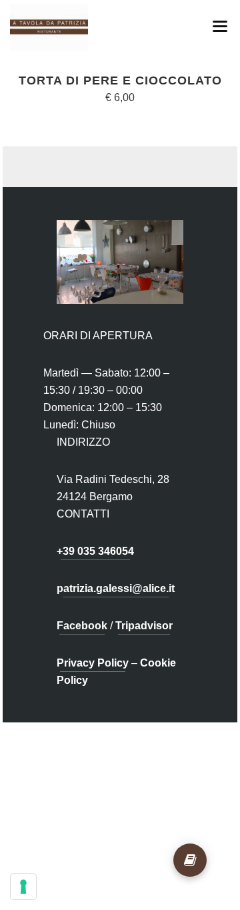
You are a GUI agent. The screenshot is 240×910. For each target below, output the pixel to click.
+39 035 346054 (95, 551)
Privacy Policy (93, 663)
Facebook (82, 625)
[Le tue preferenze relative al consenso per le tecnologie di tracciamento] (23, 886)
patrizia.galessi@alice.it (116, 588)
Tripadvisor (144, 625)
